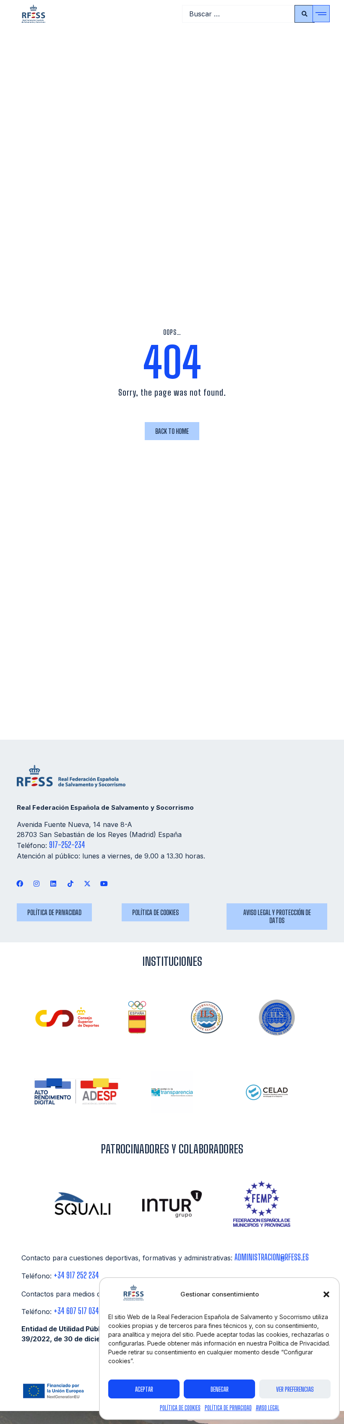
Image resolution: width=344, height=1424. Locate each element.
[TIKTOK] (70, 883)
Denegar (220, 1389)
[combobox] (238, 14)
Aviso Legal (267, 1407)
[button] (326, 1294)
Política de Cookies (180, 1407)
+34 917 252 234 (76, 1275)
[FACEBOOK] (20, 883)
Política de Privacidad (228, 1407)
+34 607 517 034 (76, 1311)
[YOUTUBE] (103, 883)
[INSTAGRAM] (36, 883)
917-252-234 (67, 845)
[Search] (304, 14)
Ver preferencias (295, 1389)
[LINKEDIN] (53, 883)
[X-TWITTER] (87, 883)
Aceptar (144, 1389)
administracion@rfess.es (272, 1257)
